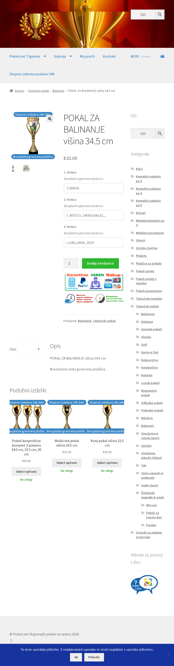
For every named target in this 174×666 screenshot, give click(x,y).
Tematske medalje (149, 299)
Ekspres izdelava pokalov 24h (32, 74)
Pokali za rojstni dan (154, 515)
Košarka (146, 375)
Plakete (141, 256)
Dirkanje (147, 322)
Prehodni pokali (152, 410)
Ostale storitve (146, 248)
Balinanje (58, 91)
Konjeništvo (149, 367)
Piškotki (94, 657)
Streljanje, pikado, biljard (151, 455)
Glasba (146, 337)
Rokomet (147, 426)
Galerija (60, 56)
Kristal (140, 213)
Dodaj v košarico (100, 263)
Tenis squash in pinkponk (152, 475)
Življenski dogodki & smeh (152, 495)
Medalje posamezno (150, 233)
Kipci (139, 169)
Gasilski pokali (151, 329)
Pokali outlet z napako (146, 281)
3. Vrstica (70, 227)
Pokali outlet (145, 271)
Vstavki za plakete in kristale (149, 534)
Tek (143, 465)
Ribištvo (147, 418)
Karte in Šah (149, 352)
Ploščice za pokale (149, 263)
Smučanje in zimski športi (150, 435)
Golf (144, 345)
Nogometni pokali (149, 393)
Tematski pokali (38, 91)
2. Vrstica (70, 199)
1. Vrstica (70, 172)
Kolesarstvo (149, 360)
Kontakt (109, 56)
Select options (26, 471)
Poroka (151, 525)
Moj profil (87, 56)
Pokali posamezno (149, 291)
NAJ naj (151, 505)
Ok (76, 657)
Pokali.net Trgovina (25, 56)
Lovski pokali (150, 383)
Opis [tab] (13, 349)
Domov (19, 91)
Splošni (146, 446)
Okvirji (140, 240)
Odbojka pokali (152, 403)
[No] (168, 655)
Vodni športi (149, 485)
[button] (49, 118)
